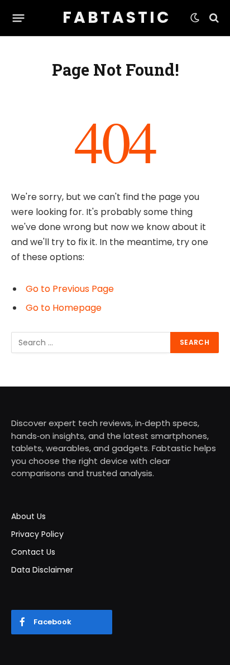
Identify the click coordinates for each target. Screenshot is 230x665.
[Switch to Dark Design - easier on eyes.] (195, 18)
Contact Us (33, 552)
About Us (28, 516)
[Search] (213, 18)
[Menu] (19, 18)
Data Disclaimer (42, 569)
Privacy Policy (37, 534)
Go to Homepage (64, 307)
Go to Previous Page (70, 288)
